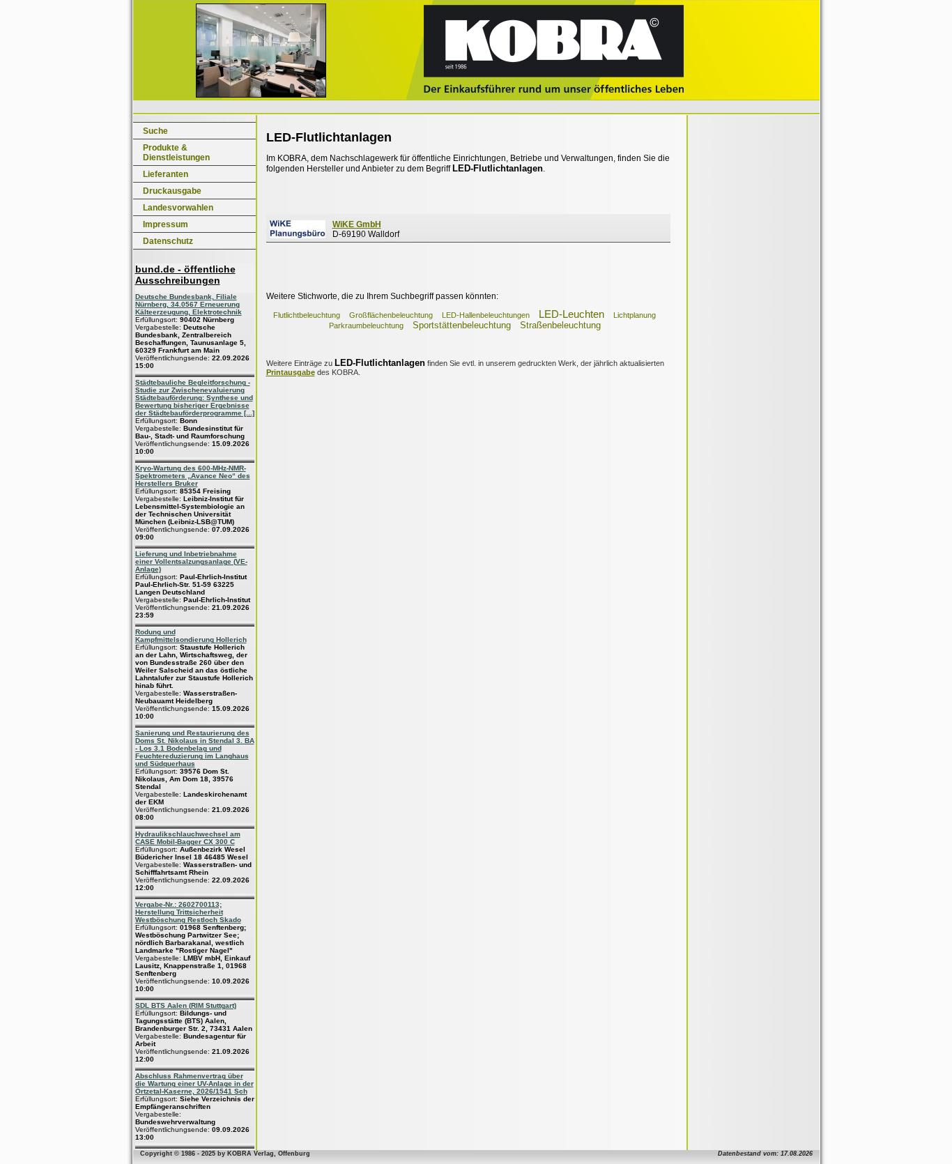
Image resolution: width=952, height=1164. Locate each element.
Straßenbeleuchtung (560, 325)
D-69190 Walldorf (365, 229)
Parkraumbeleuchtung (366, 325)
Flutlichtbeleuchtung (306, 315)
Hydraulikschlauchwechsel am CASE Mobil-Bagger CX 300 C (187, 837)
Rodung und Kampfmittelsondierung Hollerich (191, 635)
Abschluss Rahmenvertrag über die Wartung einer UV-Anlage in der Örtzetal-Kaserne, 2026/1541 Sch (194, 1083)
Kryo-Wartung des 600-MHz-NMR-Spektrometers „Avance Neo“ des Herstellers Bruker (192, 475)
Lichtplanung (634, 315)
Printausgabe (290, 372)
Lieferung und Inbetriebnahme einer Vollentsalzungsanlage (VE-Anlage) (191, 561)
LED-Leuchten (571, 314)
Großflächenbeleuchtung (391, 315)
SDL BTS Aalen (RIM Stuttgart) (185, 1005)
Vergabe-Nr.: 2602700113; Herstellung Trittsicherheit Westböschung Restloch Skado (188, 912)
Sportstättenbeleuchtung (462, 325)
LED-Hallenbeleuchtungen (486, 315)
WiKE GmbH (356, 224)
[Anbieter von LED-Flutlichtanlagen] (297, 235)
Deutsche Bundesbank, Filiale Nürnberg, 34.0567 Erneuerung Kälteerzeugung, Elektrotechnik (188, 304)
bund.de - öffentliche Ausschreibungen (185, 274)
